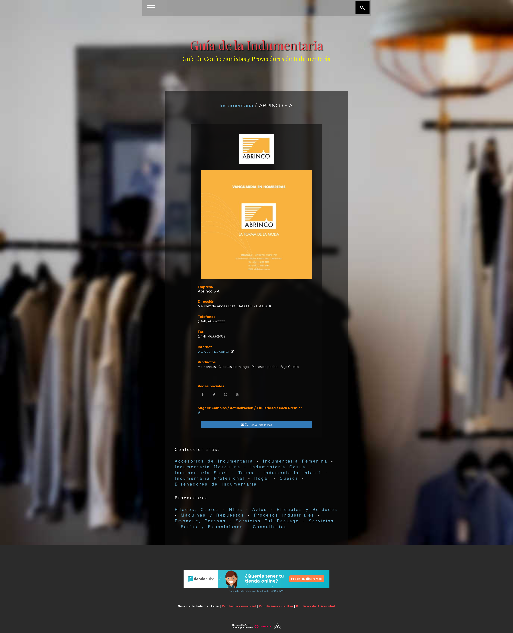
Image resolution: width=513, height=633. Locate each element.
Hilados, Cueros (197, 509)
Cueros (289, 478)
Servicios (321, 521)
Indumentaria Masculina (208, 467)
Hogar (262, 478)
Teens (246, 472)
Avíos (259, 509)
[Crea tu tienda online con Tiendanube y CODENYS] (256, 579)
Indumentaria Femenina (295, 461)
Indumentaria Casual (279, 467)
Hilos (236, 509)
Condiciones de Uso (276, 606)
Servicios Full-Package (267, 521)
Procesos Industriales (284, 515)
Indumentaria (236, 105)
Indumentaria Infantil (293, 472)
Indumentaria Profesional (210, 478)
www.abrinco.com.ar (214, 352)
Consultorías (270, 526)
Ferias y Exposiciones (212, 526)
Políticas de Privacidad (315, 606)
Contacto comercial (239, 606)
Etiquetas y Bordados (307, 509)
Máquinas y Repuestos (212, 515)
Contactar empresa (258, 424)
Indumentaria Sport (202, 472)
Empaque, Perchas (200, 521)
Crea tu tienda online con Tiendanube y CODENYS (256, 591)
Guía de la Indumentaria (256, 44)
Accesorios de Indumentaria (214, 461)
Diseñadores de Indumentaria (216, 484)
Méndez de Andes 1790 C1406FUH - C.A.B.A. (233, 306)
